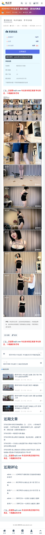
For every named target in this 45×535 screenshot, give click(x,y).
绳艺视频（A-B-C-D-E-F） (37, 25)
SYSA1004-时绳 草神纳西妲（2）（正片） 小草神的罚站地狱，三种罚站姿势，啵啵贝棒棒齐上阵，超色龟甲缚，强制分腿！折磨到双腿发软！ (22, 427)
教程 (22, 533)
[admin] (3, 12)
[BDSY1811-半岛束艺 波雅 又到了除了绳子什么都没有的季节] (8, 377)
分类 (18, 25)
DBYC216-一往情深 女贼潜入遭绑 (27, 498)
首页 (13, 25)
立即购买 (22, 52)
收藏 (8, 335)
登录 (36, 3)
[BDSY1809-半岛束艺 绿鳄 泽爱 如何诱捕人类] (8, 398)
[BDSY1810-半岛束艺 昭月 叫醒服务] (8, 387)
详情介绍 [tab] (9, 20)
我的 (31, 533)
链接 (15, 335)
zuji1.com (17, 90)
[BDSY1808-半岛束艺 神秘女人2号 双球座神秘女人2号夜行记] (8, 408)
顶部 (40, 533)
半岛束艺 (8, 12)
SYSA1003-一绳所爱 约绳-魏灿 (14, 433)
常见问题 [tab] (29, 20)
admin (9, 474)
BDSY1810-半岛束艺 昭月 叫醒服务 (27, 385)
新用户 (9, 490)
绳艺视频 (24, 25)
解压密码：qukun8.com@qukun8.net (18, 57)
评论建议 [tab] (19, 20)
